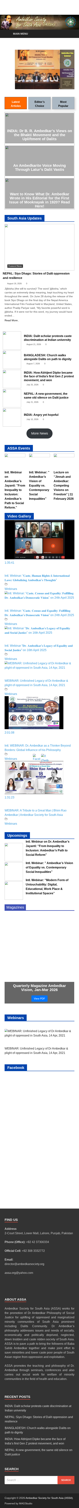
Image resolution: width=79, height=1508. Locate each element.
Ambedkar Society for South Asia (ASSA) (49, 1497)
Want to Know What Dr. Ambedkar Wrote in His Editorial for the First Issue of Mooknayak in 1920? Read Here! (39, 200)
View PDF (39, 998)
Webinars (11, 588)
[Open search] (70, 34)
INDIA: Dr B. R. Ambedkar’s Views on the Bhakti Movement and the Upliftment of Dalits (39, 135)
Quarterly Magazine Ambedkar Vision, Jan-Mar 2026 (39, 988)
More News (39, 433)
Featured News (15, 266)
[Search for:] (39, 1480)
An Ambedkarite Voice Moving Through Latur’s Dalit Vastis (39, 167)
